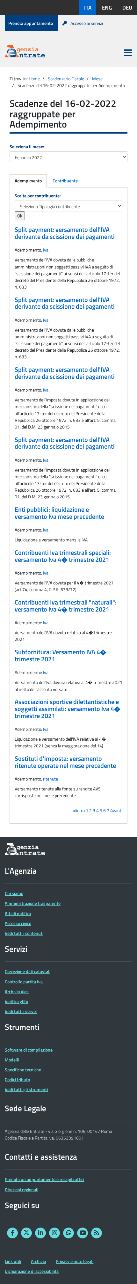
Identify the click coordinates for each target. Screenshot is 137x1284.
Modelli (12, 1059)
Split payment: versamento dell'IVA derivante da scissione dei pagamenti (65, 233)
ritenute (50, 778)
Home (34, 78)
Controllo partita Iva (24, 981)
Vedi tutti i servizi (21, 1011)
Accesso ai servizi (86, 23)
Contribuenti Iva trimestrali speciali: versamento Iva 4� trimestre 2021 (63, 556)
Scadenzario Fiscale (66, 78)
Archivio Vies (17, 991)
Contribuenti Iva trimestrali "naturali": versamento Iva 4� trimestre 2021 (66, 606)
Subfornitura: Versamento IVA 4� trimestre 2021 (60, 655)
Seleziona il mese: (27, 146)
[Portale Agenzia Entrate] (25, 52)
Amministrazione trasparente (33, 903)
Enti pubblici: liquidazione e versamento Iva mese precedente (59, 513)
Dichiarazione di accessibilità (32, 1271)
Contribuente (65, 180)
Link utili (13, 1261)
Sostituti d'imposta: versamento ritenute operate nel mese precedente (65, 762)
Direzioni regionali (21, 1189)
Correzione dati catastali (27, 971)
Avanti (116, 810)
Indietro (77, 810)
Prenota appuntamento (30, 23)
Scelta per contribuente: (38, 195)
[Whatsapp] (68, 1233)
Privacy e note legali (74, 1261)
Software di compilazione (29, 1049)
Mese (97, 78)
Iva (45, 249)
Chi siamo (14, 893)
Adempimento (28, 180)
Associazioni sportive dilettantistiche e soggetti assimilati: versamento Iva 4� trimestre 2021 (67, 708)
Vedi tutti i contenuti (24, 933)
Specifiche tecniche (23, 1069)
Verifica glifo (16, 1001)
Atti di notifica (18, 913)
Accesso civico (18, 923)
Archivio (38, 1261)
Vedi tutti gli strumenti (26, 1089)
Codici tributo (17, 1079)
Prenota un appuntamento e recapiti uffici (44, 1179)
